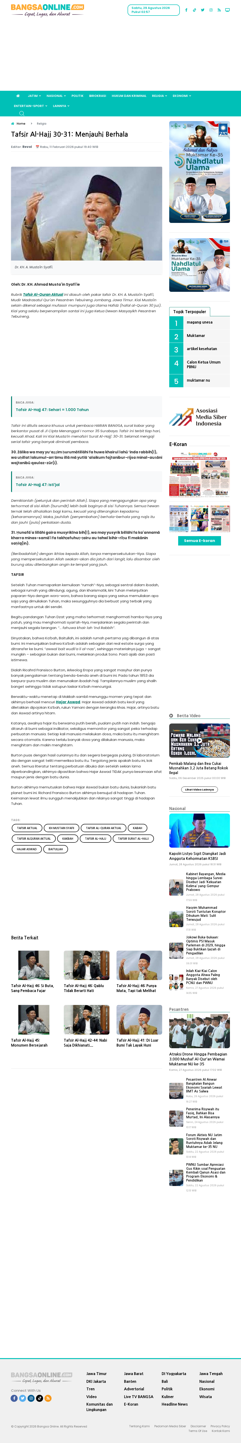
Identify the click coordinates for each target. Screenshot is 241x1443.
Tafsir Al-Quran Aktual (43, 294)
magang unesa (200, 322)
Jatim (33, 96)
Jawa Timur (96, 1374)
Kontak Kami (221, 1431)
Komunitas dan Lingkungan (99, 1406)
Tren (90, 1389)
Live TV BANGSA (138, 1397)
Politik (78, 96)
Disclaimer (198, 1426)
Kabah (137, 828)
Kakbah (67, 839)
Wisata (205, 1397)
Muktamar (196, 335)
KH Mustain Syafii (61, 828)
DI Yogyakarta (174, 1374)
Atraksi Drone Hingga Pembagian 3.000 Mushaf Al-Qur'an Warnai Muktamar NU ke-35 (198, 1059)
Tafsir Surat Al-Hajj (133, 839)
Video (91, 1397)
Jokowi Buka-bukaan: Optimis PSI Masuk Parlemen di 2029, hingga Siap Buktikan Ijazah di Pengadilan (205, 945)
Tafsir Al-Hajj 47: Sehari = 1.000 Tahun (52, 409)
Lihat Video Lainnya (199, 789)
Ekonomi (180, 96)
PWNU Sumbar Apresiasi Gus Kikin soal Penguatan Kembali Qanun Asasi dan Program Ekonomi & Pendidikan (205, 1172)
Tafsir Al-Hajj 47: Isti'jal (38, 484)
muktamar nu (198, 380)
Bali (165, 1381)
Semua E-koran (199, 540)
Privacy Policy (220, 1426)
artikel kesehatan (202, 349)
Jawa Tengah (211, 1374)
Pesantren (179, 1009)
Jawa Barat (133, 1374)
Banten (130, 1381)
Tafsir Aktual (27, 828)
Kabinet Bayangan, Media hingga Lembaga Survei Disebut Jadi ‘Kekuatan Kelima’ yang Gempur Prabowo (205, 881)
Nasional (55, 96)
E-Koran (178, 444)
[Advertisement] (120, 55)
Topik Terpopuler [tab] (189, 312)
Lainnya (59, 106)
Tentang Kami (139, 1426)
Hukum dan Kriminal (129, 96)
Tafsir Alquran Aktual (34, 839)
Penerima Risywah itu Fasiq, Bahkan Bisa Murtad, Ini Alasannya (203, 1113)
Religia (158, 96)
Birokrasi (97, 96)
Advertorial (134, 1389)
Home (21, 124)
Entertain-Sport (29, 106)
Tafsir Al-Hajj (95, 839)
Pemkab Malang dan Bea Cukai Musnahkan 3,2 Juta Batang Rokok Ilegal (198, 768)
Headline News (175, 1404)
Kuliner (168, 1397)
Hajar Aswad (68, 702)
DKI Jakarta (96, 1381)
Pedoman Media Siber (170, 1426)
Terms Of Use (198, 1431)
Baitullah (55, 849)
